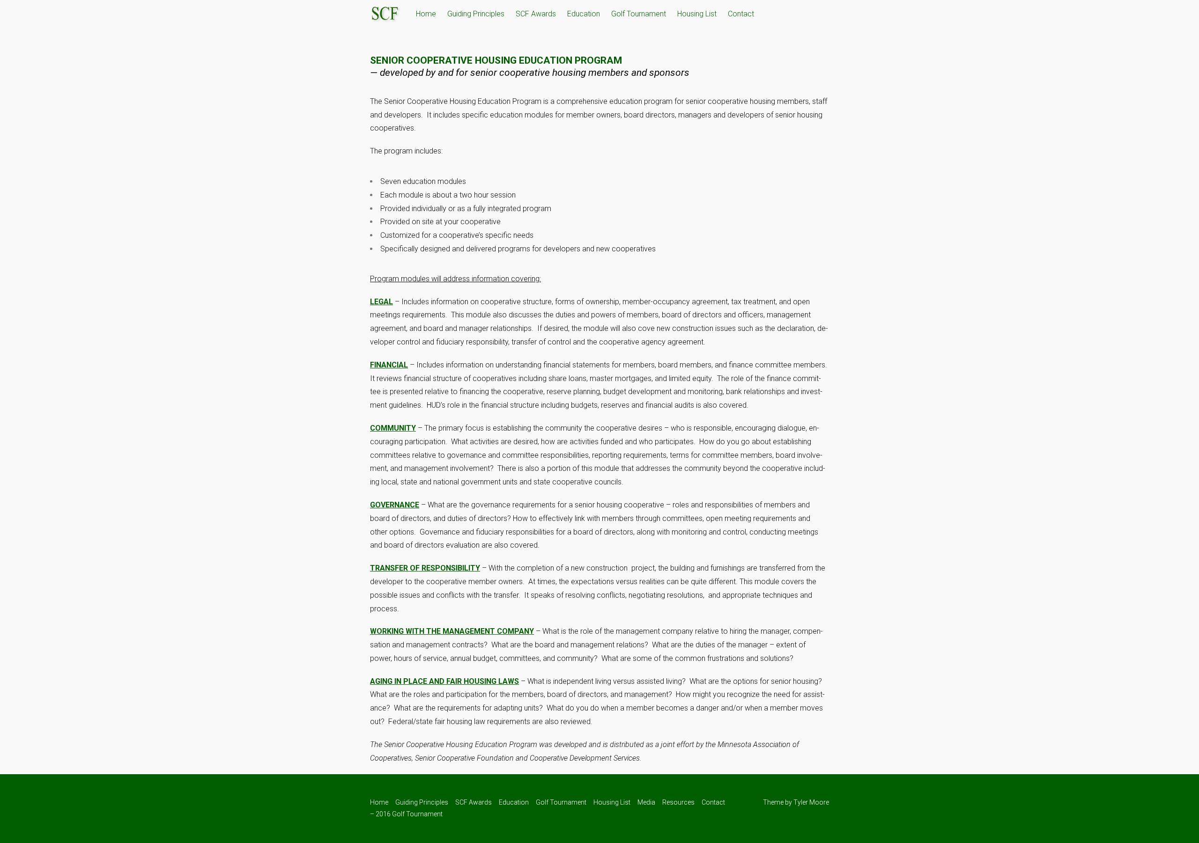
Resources (678, 802)
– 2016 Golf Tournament (406, 814)
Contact (741, 13)
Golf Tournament (638, 13)
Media (646, 802)
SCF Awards (536, 13)
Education (583, 13)
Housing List (697, 13)
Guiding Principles (475, 13)
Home (426, 13)
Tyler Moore (811, 802)
